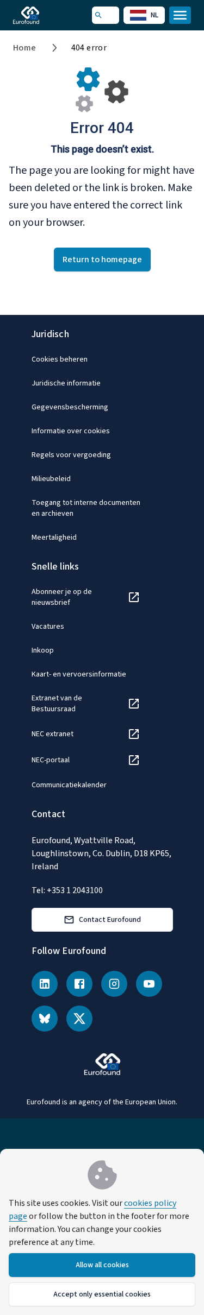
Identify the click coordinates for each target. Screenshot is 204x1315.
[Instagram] (114, 984)
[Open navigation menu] (180, 15)
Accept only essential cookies (102, 1294)
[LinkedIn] (45, 984)
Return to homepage (102, 259)
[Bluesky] (45, 1019)
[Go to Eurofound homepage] (41, 15)
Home (24, 48)
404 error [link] (89, 48)
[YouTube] (149, 984)
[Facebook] (79, 984)
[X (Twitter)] (79, 1019)
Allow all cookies (102, 1265)
